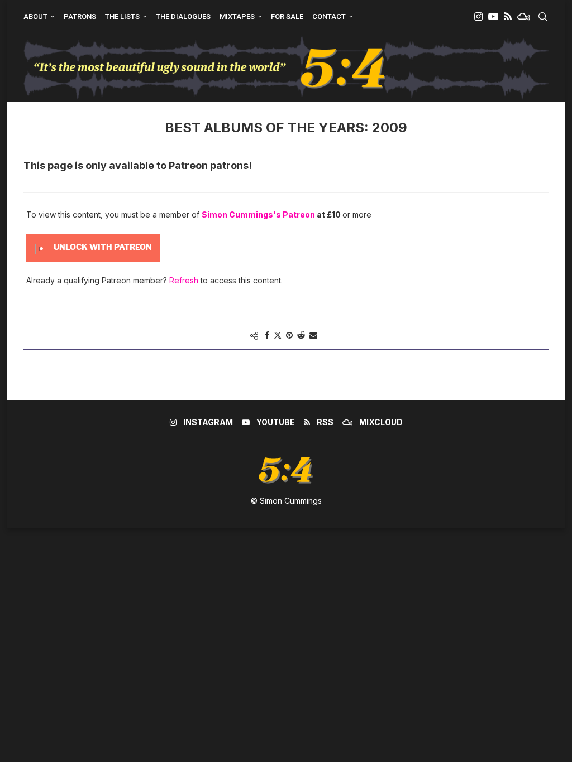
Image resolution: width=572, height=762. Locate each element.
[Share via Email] (313, 335)
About (35, 16)
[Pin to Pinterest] (289, 335)
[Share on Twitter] (278, 335)
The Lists (122, 16)
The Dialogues (183, 16)
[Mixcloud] (523, 17)
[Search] (543, 17)
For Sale (287, 16)
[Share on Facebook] (267, 335)
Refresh (183, 280)
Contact (329, 16)
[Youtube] (493, 17)
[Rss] (508, 17)
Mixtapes (237, 16)
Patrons (80, 16)
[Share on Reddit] (301, 335)
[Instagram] (478, 17)
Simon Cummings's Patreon (258, 214)
